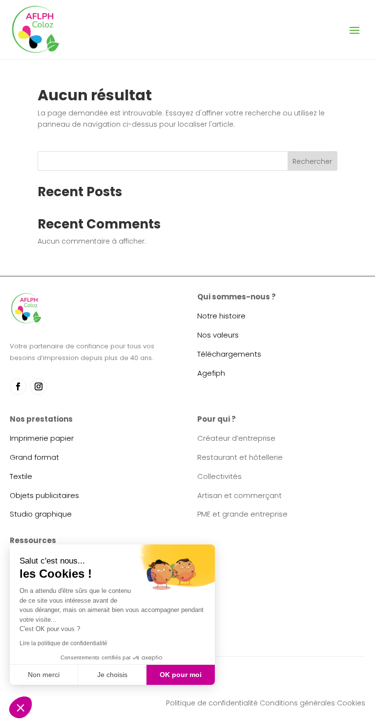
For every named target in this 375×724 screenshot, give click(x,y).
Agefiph (211, 373)
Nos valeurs (218, 335)
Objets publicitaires (44, 495)
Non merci (44, 675)
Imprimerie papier (42, 438)
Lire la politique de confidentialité (63, 643)
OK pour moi (181, 675)
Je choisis (112, 675)
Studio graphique (41, 514)
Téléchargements (229, 354)
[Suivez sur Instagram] (38, 386)
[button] (20, 707)
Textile (21, 476)
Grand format (34, 457)
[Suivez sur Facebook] (18, 386)
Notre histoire (221, 316)
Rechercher (312, 161)
